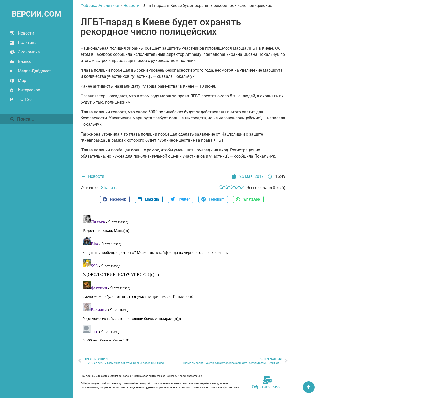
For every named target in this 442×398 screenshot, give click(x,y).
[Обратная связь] (267, 380)
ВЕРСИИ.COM (36, 13)
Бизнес (24, 61)
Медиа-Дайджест (34, 71)
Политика (27, 42)
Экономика (29, 52)
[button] (115, 199)
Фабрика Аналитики (100, 5)
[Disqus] (183, 277)
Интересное (29, 89)
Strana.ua (110, 187)
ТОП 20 (25, 99)
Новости (26, 33)
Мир (22, 80)
